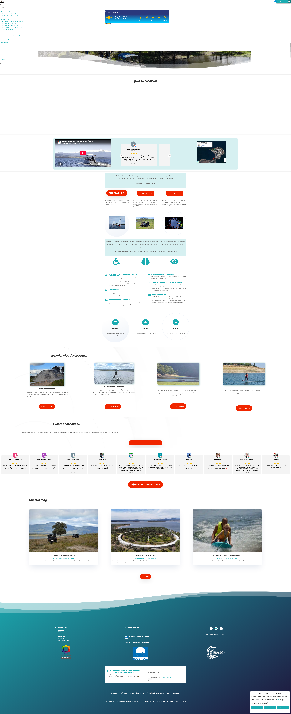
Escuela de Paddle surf (8, 37)
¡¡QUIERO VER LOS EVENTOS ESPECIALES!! (145, 443)
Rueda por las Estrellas (8, 29)
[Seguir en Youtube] (221, 628)
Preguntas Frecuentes (173, 693)
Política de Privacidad (271, 711)
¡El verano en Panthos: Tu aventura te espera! (227, 555)
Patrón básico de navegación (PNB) (11, 35)
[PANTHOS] (66, 658)
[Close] (0, 63)
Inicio (2, 10)
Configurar (283, 708)
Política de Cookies (262, 711)
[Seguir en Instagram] (216, 628)
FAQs (3, 56)
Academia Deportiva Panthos (8, 33)
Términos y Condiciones (143, 693)
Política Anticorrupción (147, 701)
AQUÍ (278, 699)
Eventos (3, 46)
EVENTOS (175, 193)
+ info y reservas (47, 406)
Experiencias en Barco (6, 12)
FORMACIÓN (117, 193)
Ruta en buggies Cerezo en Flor (10, 25)
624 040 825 (61, 639)
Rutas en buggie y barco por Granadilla (12, 27)
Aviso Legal (279, 711)
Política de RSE (110, 701)
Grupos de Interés (180, 701)
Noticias (72, 558)
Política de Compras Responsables (127, 701)
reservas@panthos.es (63, 640)
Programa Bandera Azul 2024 (140, 636)
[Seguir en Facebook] (211, 628)
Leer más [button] (73, 472)
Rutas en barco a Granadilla (9, 13)
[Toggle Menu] (0, 4)
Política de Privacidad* (165, 677)
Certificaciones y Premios (8, 52)
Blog (3, 54)
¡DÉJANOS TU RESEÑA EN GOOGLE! (145, 484)
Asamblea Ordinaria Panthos (145, 555)
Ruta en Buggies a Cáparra (9, 23)
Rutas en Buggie (5, 19)
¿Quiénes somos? (5, 50)
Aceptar (257, 708)
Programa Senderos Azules (139, 642)
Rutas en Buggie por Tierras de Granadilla (12, 21)
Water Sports (4, 42)
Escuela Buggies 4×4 (7, 39)
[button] (169, 155)
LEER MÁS (145, 576)
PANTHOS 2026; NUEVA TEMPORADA (64, 555)
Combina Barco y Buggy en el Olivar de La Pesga (14, 15)
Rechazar (270, 708)
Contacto (3, 59)
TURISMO (145, 193)
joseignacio (58, 558)
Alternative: (151, 680)
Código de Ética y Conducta (164, 701)
